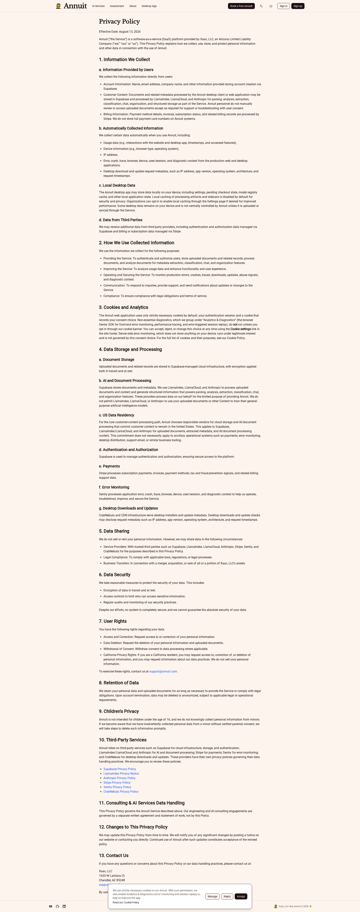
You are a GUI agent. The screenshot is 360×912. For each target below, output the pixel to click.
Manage (212, 896)
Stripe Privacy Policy (117, 782)
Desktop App (149, 6)
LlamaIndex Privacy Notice (121, 773)
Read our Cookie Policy (126, 902)
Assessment (117, 6)
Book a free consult (241, 6)
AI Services (98, 6)
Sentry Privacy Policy (117, 787)
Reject (227, 896)
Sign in (283, 6)
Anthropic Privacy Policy (120, 778)
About (132, 6)
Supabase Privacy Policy (120, 769)
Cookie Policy (236, 338)
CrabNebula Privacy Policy (121, 791)
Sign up (298, 6)
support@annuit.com (163, 671)
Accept (241, 896)
